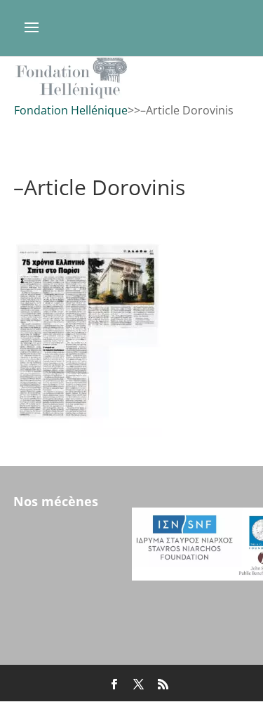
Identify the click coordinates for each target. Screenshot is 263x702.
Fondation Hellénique (71, 110)
